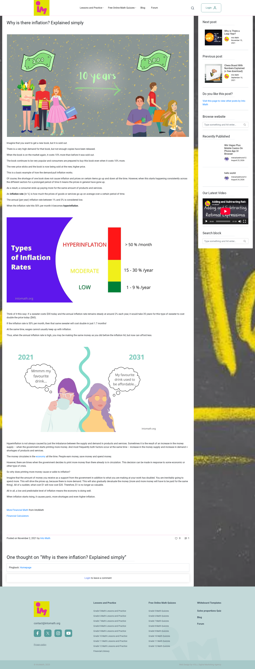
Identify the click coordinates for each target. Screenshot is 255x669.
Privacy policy (40, 644)
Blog (142, 7)
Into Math (45, 538)
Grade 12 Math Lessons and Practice (110, 646)
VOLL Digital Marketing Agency (207, 664)
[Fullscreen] (244, 221)
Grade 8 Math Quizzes (159, 626)
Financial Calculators (18, 516)
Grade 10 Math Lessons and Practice (110, 636)
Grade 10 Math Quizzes (159, 636)
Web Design (184, 664)
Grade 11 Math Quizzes (159, 641)
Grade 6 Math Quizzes (159, 616)
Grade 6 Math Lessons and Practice (109, 616)
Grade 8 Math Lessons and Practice (109, 626)
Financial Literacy (101, 651)
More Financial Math (17, 510)
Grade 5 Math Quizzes (159, 611)
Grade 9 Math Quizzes (159, 631)
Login (209, 7)
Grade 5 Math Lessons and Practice (109, 611)
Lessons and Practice (91, 7)
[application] (225, 211)
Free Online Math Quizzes (121, 7)
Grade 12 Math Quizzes (159, 646)
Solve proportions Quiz (209, 610)
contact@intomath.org (47, 623)
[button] (177, 538)
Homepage (25, 567)
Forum (154, 7)
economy (40, 456)
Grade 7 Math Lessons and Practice (109, 621)
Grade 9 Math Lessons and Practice (109, 631)
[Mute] (239, 221)
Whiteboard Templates (209, 602)
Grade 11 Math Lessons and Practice (110, 641)
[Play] (206, 221)
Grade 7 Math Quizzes (159, 621)
